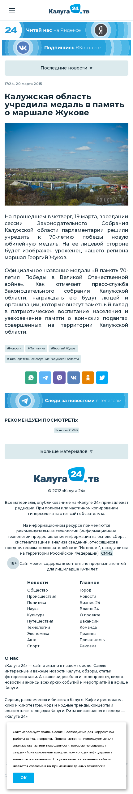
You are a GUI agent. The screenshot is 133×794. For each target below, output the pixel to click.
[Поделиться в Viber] (59, 378)
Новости (15, 348)
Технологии (38, 627)
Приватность (92, 639)
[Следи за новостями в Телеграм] (66, 400)
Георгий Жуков (64, 348)
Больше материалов (64, 451)
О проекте (90, 615)
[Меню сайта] (12, 10)
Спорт (33, 646)
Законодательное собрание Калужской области (44, 359)
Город (85, 590)
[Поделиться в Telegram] (45, 378)
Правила (88, 633)
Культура (36, 615)
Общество (37, 590)
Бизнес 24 (90, 602)
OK (23, 777)
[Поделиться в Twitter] (102, 378)
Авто (31, 639)
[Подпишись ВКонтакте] (66, 48)
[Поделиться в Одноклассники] (88, 378)
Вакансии (89, 621)
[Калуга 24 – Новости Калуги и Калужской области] (69, 9)
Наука (33, 608)
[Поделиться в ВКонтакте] (74, 378)
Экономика (38, 633)
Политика (37, 348)
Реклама (88, 646)
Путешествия (40, 621)
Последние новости (64, 68)
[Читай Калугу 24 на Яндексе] (66, 30)
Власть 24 (89, 608)
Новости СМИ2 (67, 430)
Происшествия (41, 596)
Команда (88, 627)
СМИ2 (107, 553)
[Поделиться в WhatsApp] (31, 378)
